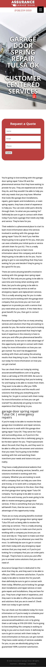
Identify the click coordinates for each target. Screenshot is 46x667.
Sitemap (22, 664)
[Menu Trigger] (40, 9)
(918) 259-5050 (23, 10)
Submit (8, 153)
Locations (32, 664)
